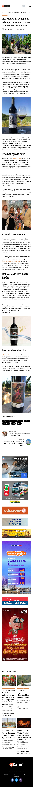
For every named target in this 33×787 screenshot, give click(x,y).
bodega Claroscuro (8, 355)
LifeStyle (9, 12)
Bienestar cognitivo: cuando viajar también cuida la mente (24, 693)
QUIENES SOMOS (13, 772)
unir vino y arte (17, 158)
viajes (13, 423)
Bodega (5, 421)
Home (3, 12)
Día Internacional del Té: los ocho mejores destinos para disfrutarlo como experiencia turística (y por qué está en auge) (8, 697)
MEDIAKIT (21, 772)
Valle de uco (6, 423)
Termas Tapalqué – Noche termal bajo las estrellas (8, 735)
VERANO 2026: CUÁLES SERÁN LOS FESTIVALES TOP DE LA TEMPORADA (24, 737)
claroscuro (12, 421)
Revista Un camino (9, 29)
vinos (19, 423)
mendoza (19, 421)
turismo (27, 421)
